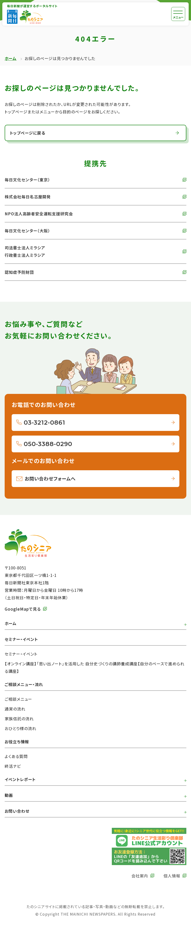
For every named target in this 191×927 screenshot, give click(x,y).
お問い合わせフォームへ (50, 478)
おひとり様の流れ (20, 728)
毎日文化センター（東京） (27, 180)
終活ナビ (13, 766)
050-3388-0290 (48, 444)
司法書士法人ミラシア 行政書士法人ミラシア (25, 251)
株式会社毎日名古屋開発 (28, 197)
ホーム (11, 58)
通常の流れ (15, 709)
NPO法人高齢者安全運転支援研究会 (39, 214)
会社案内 (139, 876)
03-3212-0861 (44, 422)
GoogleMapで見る (23, 609)
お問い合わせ (17, 811)
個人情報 (172, 876)
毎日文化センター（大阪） (27, 230)
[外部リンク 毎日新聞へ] (12, 17)
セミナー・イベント (21, 654)
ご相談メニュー (18, 699)
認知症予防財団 (19, 272)
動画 (9, 795)
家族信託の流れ (19, 718)
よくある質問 (16, 756)
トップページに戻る (27, 133)
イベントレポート (20, 779)
